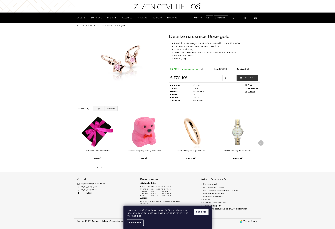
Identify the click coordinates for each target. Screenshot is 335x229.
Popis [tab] (98, 108)
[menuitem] (81, 18)
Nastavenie (135, 222)
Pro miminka (198, 100)
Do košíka (249, 78)
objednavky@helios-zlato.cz (93, 183)
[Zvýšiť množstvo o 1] (232, 78)
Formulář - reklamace (213, 196)
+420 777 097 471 (89, 190)
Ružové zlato (198, 91)
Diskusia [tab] (111, 108)
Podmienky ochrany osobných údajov (220, 190)
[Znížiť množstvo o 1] (219, 78)
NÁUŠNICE (197, 85)
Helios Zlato (86, 193)
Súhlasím (201, 212)
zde (139, 216)
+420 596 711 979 (89, 187)
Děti (194, 94)
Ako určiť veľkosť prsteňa (214, 202)
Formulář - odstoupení (213, 193)
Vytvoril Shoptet (250, 221)
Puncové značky (211, 184)
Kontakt (207, 199)
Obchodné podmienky (213, 187)
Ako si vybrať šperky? (212, 206)
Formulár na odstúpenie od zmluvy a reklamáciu (225, 209)
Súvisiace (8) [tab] (83, 108)
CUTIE (248, 69)
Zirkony (196, 97)
